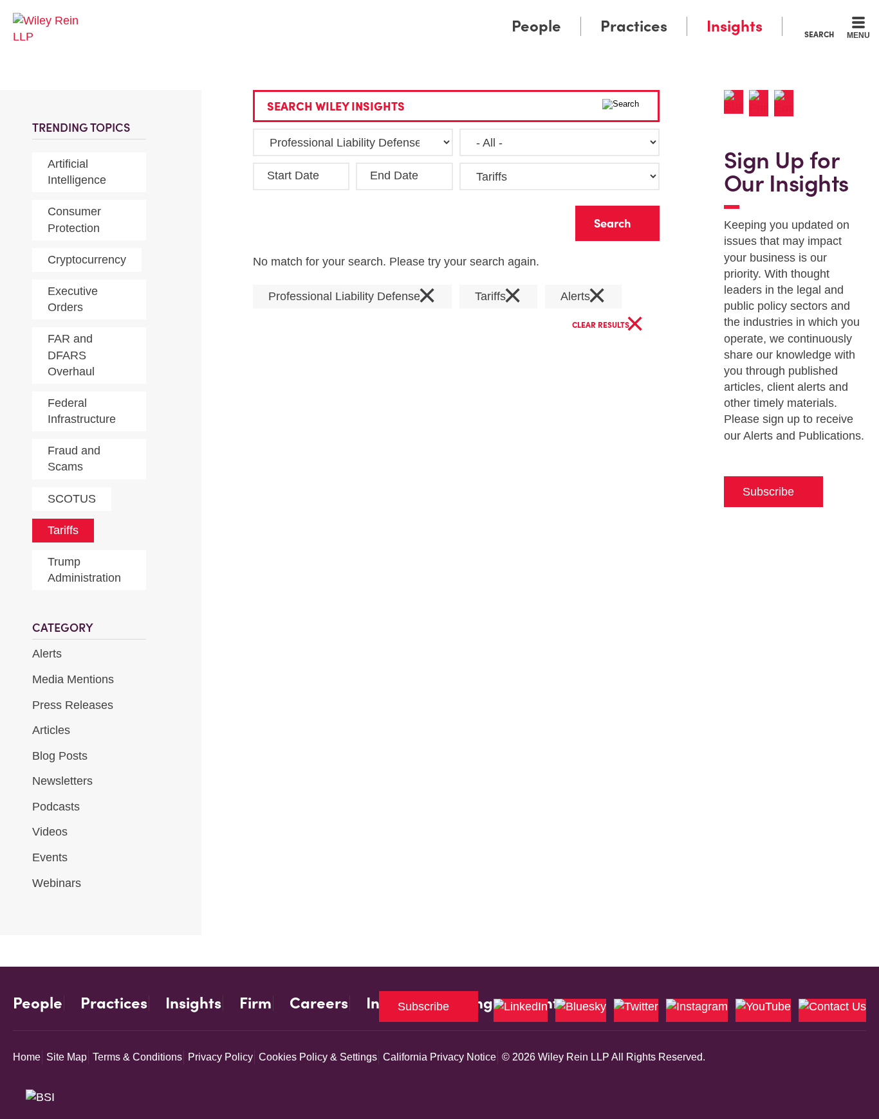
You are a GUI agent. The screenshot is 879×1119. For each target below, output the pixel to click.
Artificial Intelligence (77, 171)
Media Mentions (73, 679)
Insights (735, 26)
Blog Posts (60, 755)
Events (50, 857)
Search (819, 34)
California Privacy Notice (439, 1057)
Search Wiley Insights (336, 106)
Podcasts (56, 806)
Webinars (56, 883)
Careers (319, 1003)
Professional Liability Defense (352, 297)
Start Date (293, 175)
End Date (394, 175)
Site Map (66, 1057)
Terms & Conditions (137, 1057)
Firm (255, 1003)
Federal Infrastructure (82, 411)
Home (27, 1057)
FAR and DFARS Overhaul (71, 354)
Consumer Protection (74, 219)
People (536, 26)
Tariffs (63, 530)
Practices (633, 26)
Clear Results (608, 325)
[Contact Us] (832, 1010)
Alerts (47, 653)
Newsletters (62, 780)
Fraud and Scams (74, 458)
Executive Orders (73, 299)
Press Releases (72, 705)
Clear (545, 220)
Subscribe (768, 491)
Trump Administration (84, 569)
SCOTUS (72, 498)
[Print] (761, 103)
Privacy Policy (220, 1057)
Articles (51, 730)
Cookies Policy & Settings (318, 1057)
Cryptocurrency (87, 259)
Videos (50, 831)
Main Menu (401, 14)
